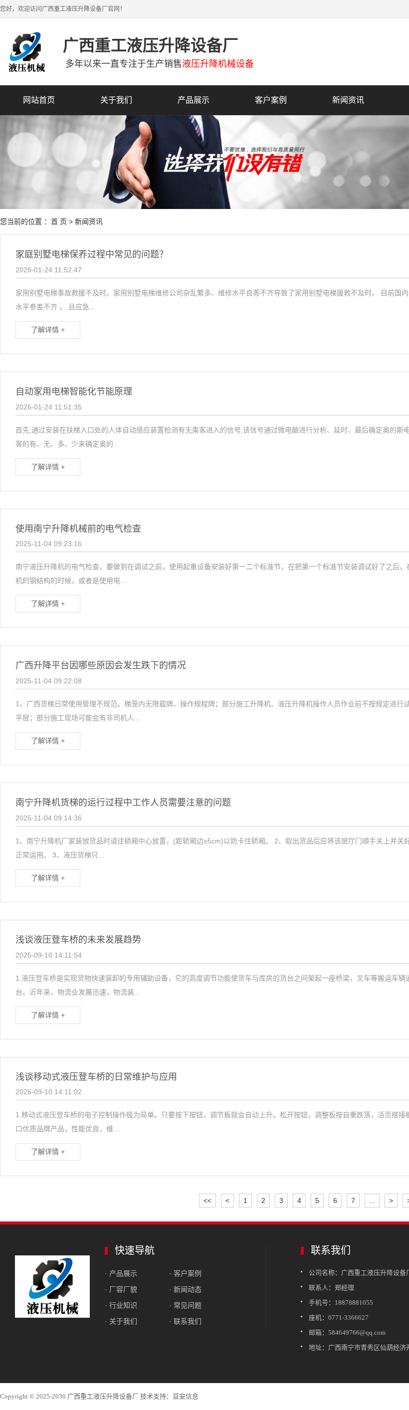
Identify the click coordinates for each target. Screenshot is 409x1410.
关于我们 (116, 100)
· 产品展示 (121, 1273)
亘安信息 (186, 1396)
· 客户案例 (185, 1273)
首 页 (59, 221)
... (372, 1201)
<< (207, 1201)
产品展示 (193, 100)
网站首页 (39, 100)
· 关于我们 (121, 1321)
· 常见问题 (185, 1305)
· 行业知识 (121, 1305)
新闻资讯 (348, 100)
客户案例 (271, 100)
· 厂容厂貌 (121, 1289)
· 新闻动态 (185, 1289)
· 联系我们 (185, 1321)
